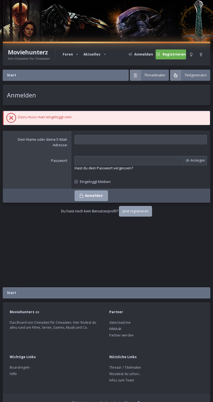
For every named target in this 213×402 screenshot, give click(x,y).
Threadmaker (155, 75)
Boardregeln (20, 367)
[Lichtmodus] (191, 54)
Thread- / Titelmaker (125, 367)
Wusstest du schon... (125, 373)
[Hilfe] (201, 54)
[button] (77, 54)
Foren (68, 54)
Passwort (59, 160)
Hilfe (13, 373)
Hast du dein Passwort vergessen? (104, 167)
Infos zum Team (121, 380)
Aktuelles (91, 54)
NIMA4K (115, 328)
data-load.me (120, 322)
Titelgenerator (195, 75)
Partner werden (121, 335)
